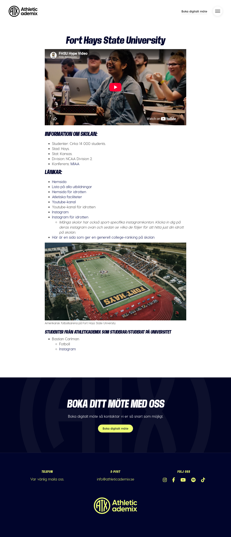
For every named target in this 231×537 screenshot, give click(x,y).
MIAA (75, 164)
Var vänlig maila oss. (47, 479)
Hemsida (59, 181)
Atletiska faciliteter (67, 197)
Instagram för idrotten (70, 217)
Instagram (60, 212)
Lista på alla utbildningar (72, 186)
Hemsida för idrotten (69, 192)
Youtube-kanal (64, 202)
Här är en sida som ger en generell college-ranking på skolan (103, 237)
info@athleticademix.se (115, 479)
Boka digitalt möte (194, 11)
